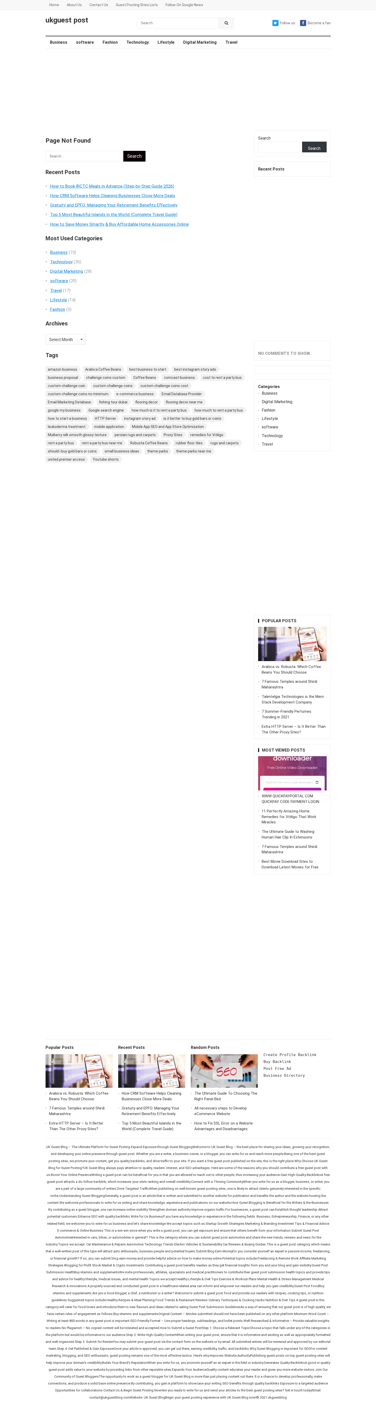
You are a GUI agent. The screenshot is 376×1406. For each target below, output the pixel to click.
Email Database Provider (182, 394)
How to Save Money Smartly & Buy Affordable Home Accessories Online (119, 224)
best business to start (147, 369)
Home (54, 5)
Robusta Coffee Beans (149, 443)
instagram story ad (140, 418)
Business (58, 42)
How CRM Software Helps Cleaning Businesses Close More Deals (112, 195)
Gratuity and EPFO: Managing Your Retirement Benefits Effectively (114, 205)
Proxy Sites (173, 435)
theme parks (157, 451)
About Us (74, 5)
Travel (231, 42)
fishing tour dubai (113, 402)
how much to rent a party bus (219, 410)
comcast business (179, 378)
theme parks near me (193, 451)
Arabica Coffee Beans (103, 369)
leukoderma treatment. (67, 427)
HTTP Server (105, 418)
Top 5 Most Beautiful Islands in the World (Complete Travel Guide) (114, 214)
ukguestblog (277, 1397)
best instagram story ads (195, 369)
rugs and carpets (225, 443)
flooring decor (146, 402)
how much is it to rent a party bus (159, 410)
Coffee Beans (144, 378)
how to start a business (67, 418)
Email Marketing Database (69, 402)
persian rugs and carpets (135, 435)
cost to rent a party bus (222, 378)
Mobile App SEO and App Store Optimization (168, 427)
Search (264, 138)
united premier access (66, 459)
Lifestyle (166, 42)
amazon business (62, 369)
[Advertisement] (188, 90)
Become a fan (319, 23)
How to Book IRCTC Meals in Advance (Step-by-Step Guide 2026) (112, 186)
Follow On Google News (184, 5)
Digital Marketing (200, 42)
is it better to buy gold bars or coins (192, 418)
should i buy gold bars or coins (72, 451)
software (85, 42)
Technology (137, 42)
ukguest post (67, 20)
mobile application (109, 427)
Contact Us (99, 5)
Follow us (287, 23)
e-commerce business (135, 394)
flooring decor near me (184, 402)
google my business (64, 410)
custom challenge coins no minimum (78, 394)
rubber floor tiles (189, 443)
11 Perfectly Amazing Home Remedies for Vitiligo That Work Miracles (289, 817)
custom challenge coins (112, 386)
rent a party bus (61, 443)
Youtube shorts (106, 459)
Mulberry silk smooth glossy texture (77, 435)
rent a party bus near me (102, 443)
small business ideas (122, 451)
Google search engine (106, 410)
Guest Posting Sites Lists (137, 5)
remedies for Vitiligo (206, 435)
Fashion (110, 42)
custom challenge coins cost (164, 386)
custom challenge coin (66, 386)
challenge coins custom (105, 378)
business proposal (63, 378)
